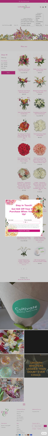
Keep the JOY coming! (24, 230)
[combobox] (26, 222)
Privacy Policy (35, 227)
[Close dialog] (41, 200)
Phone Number (28, 220)
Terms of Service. (10, 228)
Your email (10, 220)
